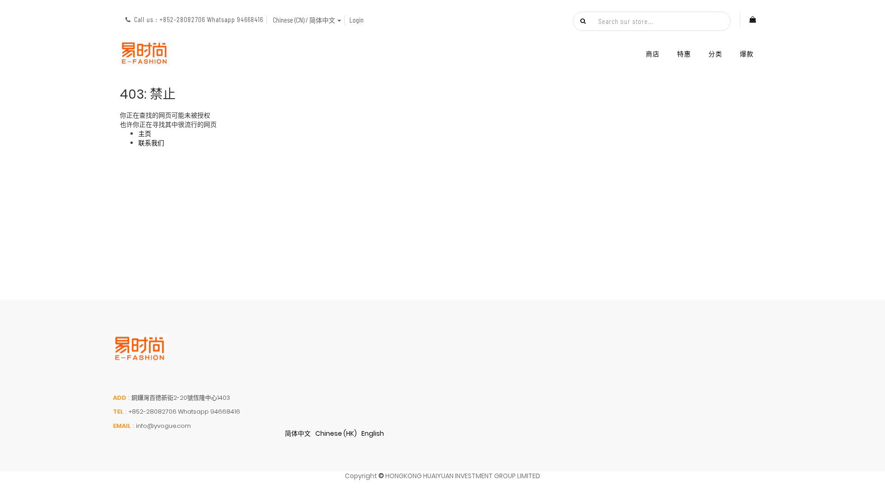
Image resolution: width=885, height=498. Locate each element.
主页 (144, 133)
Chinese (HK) (336, 433)
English (372, 433)
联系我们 (151, 143)
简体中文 (298, 433)
